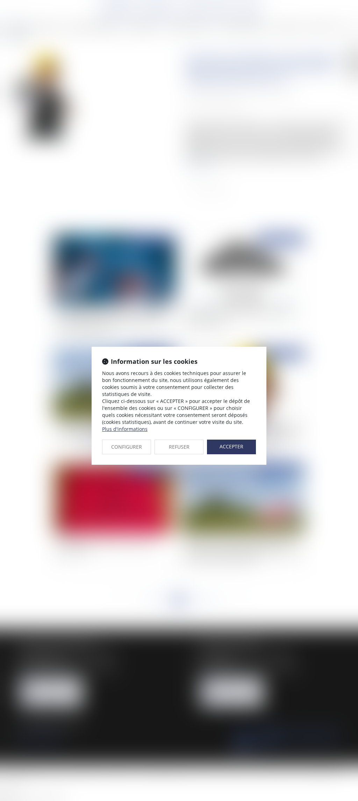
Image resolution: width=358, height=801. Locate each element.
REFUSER (179, 446)
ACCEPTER (231, 446)
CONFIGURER (126, 446)
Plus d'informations (125, 429)
